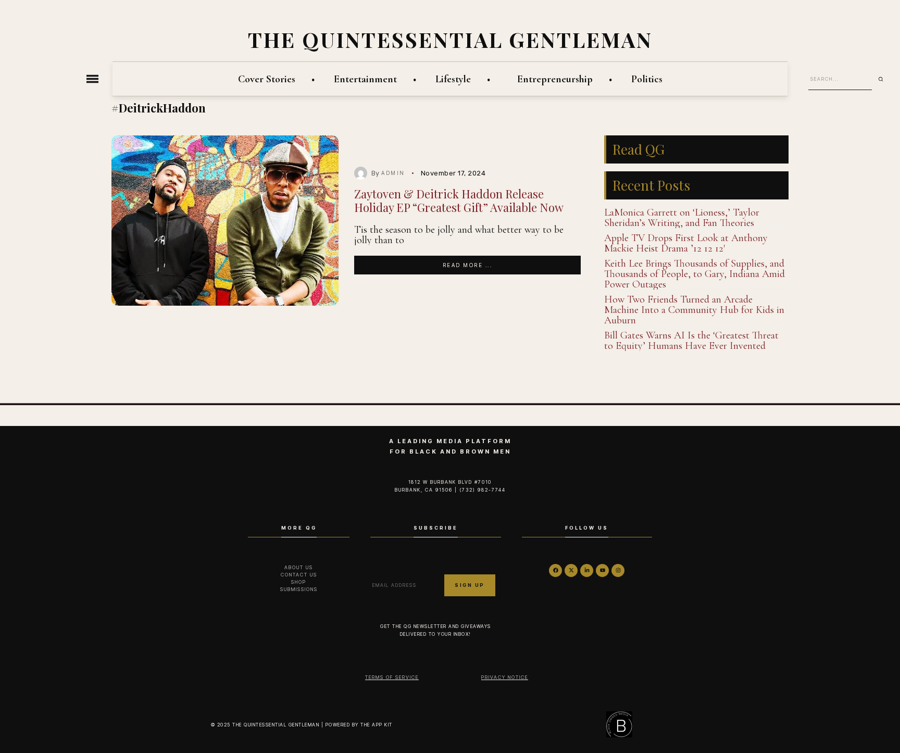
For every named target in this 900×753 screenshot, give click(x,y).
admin (393, 173)
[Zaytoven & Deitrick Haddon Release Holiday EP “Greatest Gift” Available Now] (225, 220)
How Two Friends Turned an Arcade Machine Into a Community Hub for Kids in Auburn (694, 309)
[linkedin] (586, 570)
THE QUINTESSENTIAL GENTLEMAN (450, 39)
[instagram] (617, 570)
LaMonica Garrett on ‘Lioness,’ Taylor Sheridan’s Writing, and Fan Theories (681, 217)
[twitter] (571, 570)
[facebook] (555, 570)
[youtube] (602, 570)
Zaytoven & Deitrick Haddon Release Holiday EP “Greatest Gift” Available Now (459, 200)
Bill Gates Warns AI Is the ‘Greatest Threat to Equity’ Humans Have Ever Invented (691, 340)
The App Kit (376, 724)
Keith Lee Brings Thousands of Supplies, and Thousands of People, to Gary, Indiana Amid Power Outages (694, 274)
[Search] (884, 79)
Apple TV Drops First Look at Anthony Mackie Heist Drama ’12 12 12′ (686, 243)
